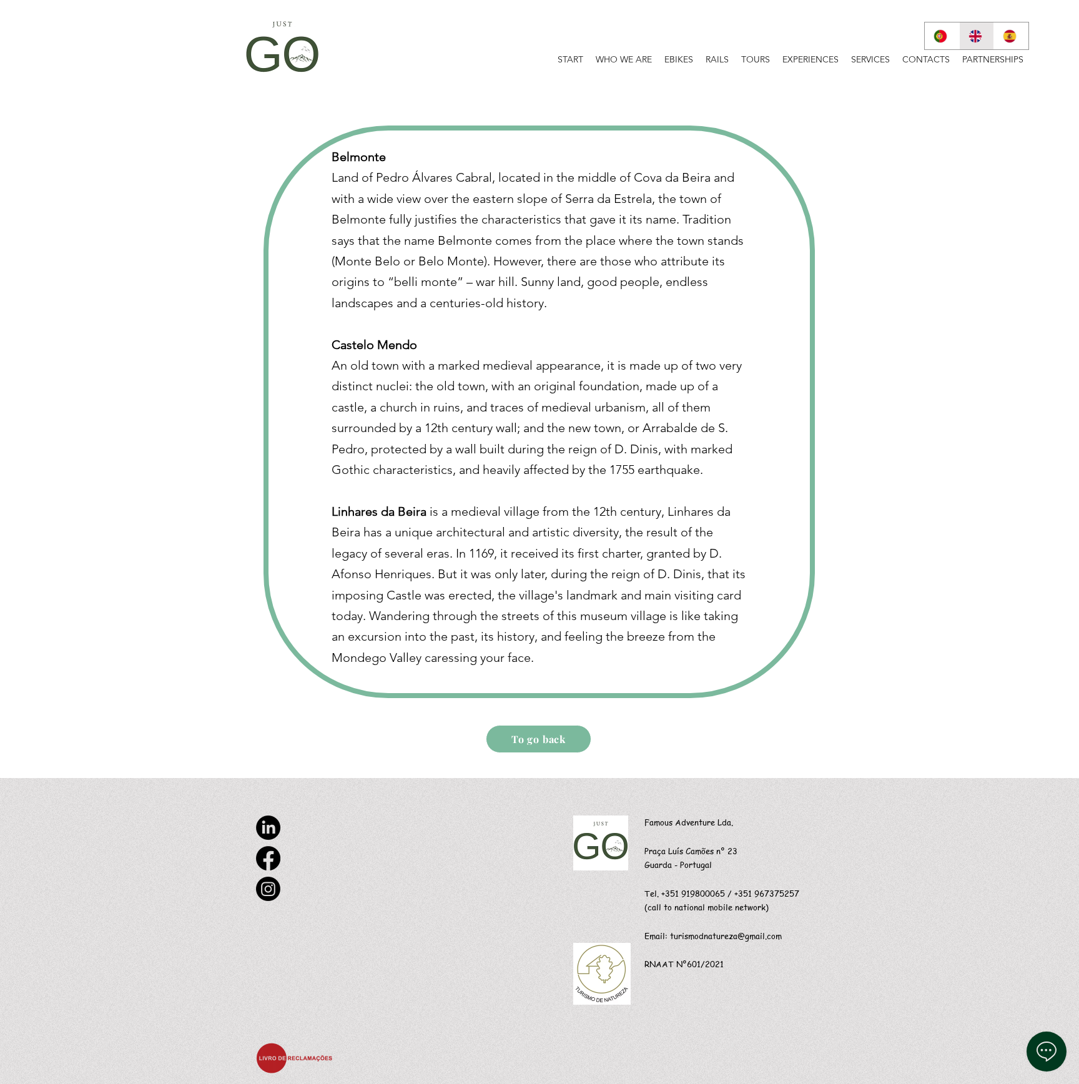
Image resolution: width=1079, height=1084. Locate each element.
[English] (976, 35)
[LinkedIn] (268, 827)
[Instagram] (268, 889)
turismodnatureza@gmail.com (726, 936)
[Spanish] (1010, 35)
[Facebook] (268, 858)
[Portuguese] (942, 35)
